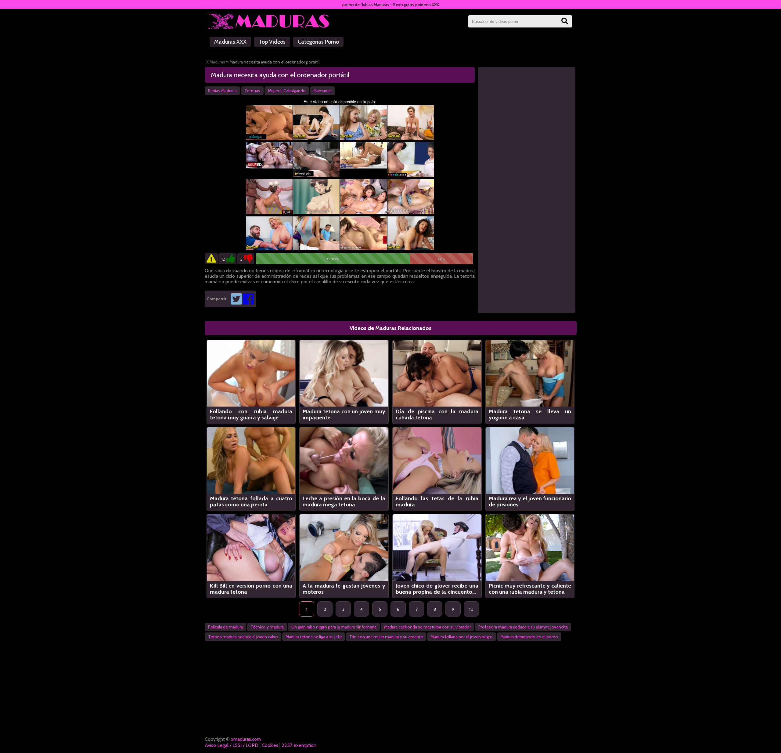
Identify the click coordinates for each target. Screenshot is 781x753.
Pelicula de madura (225, 627)
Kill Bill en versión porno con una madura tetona (251, 589)
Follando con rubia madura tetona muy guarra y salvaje (251, 414)
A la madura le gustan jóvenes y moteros (344, 589)
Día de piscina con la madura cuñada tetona (437, 414)
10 (471, 609)
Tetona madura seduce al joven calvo (243, 636)
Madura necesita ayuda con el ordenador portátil (280, 75)
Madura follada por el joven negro (461, 636)
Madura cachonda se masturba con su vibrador (427, 627)
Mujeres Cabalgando (287, 90)
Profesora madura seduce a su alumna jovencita (523, 627)
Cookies (270, 745)
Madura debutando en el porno (529, 636)
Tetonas (252, 90)
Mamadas (322, 90)
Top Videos (272, 41)
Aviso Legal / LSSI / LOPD (231, 745)
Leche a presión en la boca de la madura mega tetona (344, 501)
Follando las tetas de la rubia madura (437, 501)
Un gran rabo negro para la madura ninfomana (333, 627)
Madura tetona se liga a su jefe (314, 636)
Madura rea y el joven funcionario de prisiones (530, 501)
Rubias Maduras (222, 90)
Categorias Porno (318, 41)
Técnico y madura (267, 627)
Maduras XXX (230, 41)
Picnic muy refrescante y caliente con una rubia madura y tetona (530, 589)
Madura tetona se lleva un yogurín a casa (530, 414)
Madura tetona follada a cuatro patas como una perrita (251, 501)
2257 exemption (299, 745)
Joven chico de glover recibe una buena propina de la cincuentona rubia (437, 589)
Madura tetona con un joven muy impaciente (344, 414)
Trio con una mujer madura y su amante (386, 636)
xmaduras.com (246, 739)
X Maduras (215, 62)
